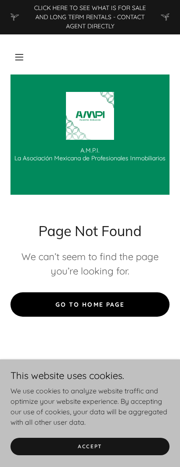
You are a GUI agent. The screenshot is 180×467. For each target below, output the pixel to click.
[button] (19, 57)
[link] (90, 116)
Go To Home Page (89, 304)
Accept (90, 446)
